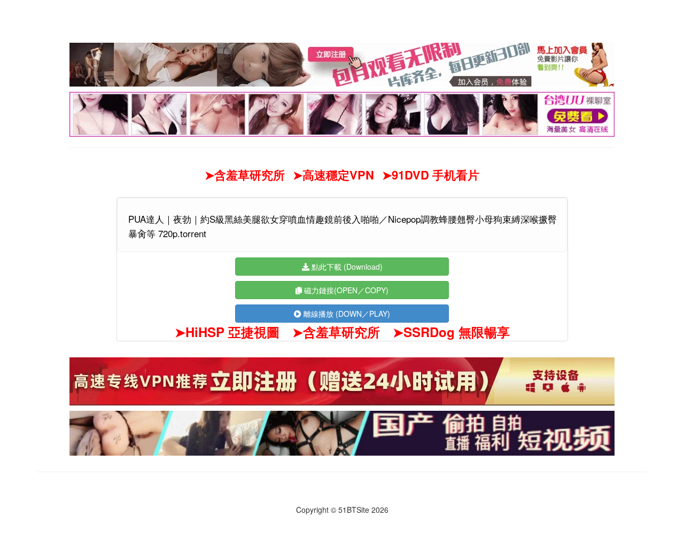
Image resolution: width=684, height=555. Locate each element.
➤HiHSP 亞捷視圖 (227, 332)
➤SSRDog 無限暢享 (451, 332)
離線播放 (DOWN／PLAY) (345, 313)
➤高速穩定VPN (333, 175)
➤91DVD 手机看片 (430, 175)
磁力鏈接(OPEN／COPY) (345, 290)
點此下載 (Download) (346, 266)
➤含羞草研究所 (245, 175)
